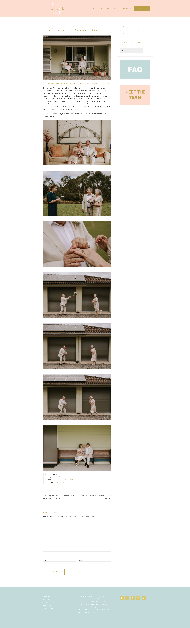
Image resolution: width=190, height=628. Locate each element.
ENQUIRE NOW (142, 8)
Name (46, 550)
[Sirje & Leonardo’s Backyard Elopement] (77, 57)
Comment (47, 521)
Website (81, 560)
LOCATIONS (104, 8)
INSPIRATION (127, 8)
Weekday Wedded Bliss (60, 477)
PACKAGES (92, 8)
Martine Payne (60, 482)
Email (45, 560)
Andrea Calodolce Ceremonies (64, 480)
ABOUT (115, 8)
